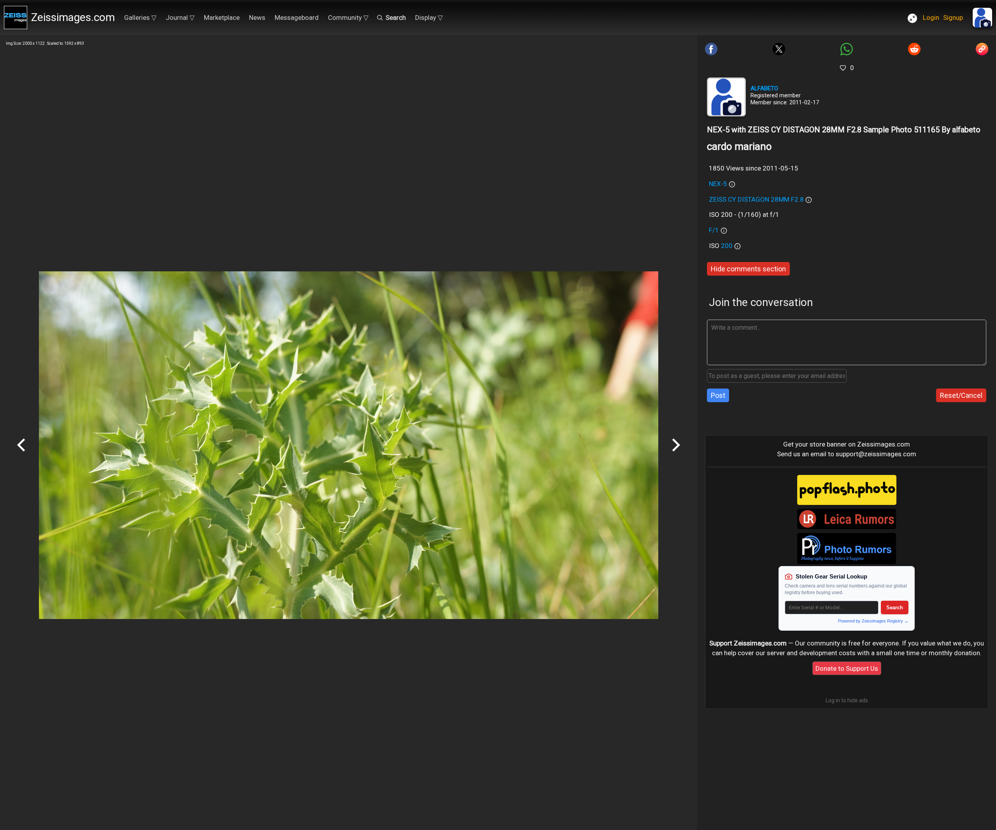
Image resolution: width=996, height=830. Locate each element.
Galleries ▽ (140, 17)
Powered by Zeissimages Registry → (873, 621)
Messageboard (297, 17)
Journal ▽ (180, 17)
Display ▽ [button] (429, 17)
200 (727, 246)
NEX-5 (718, 184)
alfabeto (764, 88)
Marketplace (222, 17)
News (257, 17)
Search (894, 607)
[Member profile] (726, 96)
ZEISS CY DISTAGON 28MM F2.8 (756, 199)
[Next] (675, 454)
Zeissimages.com (73, 17)
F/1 (714, 230)
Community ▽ (348, 17)
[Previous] (21, 454)
